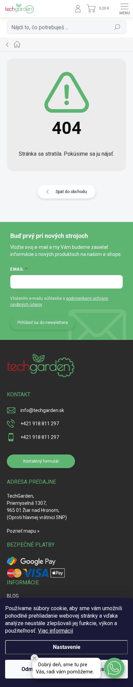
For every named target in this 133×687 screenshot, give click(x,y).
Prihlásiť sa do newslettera (42, 322)
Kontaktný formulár (41, 461)
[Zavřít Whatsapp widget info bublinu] (34, 658)
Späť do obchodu (71, 191)
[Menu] (124, 8)
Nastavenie (66, 647)
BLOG (13, 596)
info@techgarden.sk (42, 410)
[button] (114, 668)
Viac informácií (55, 631)
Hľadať (117, 27)
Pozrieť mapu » (23, 531)
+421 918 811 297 (39, 423)
